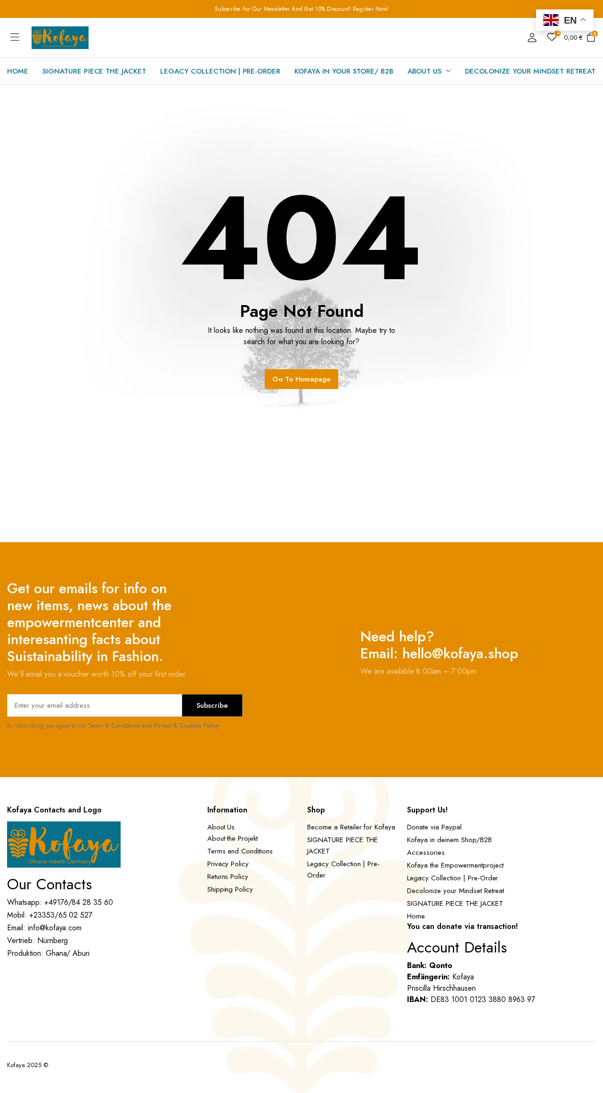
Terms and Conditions (240, 851)
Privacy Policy (228, 864)
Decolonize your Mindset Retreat (530, 71)
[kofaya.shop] (60, 38)
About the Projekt (232, 838)
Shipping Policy (230, 889)
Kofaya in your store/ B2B (343, 71)
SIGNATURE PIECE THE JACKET (94, 71)
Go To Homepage (301, 379)
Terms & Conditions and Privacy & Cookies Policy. (154, 725)
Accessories (426, 852)
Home (17, 71)
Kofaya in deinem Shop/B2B (449, 840)
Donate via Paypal (434, 827)
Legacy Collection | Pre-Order (220, 71)
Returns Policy (228, 876)
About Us (424, 71)
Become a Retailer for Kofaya (351, 827)
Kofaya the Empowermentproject (455, 865)
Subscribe (212, 705)
